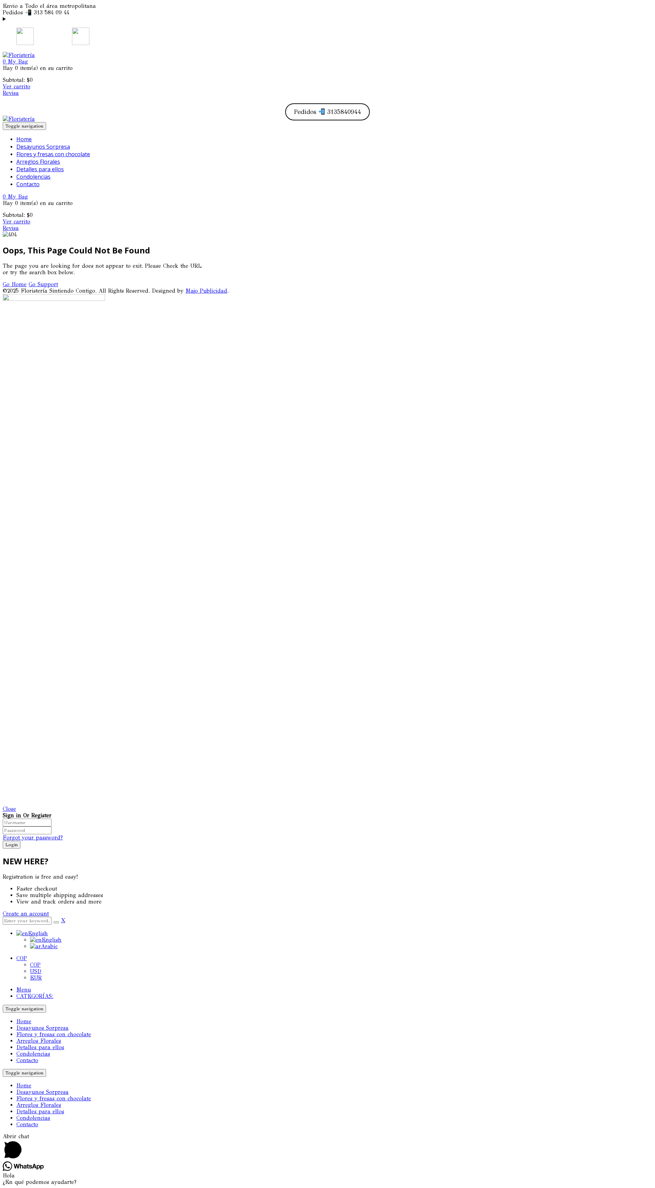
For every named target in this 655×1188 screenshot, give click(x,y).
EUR (36, 977)
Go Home (15, 284)
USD (35, 971)
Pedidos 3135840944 (327, 112)
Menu (23, 989)
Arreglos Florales (38, 1041)
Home (23, 1021)
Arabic (49, 946)
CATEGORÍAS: (34, 996)
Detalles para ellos (40, 1047)
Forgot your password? (33, 837)
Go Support (43, 284)
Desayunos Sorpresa (42, 1028)
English (38, 933)
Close (9, 809)
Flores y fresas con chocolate (53, 1034)
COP (21, 958)
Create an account (26, 913)
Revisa (11, 93)
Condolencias (33, 1054)
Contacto (27, 1060)
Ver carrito (16, 86)
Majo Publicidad (206, 291)
